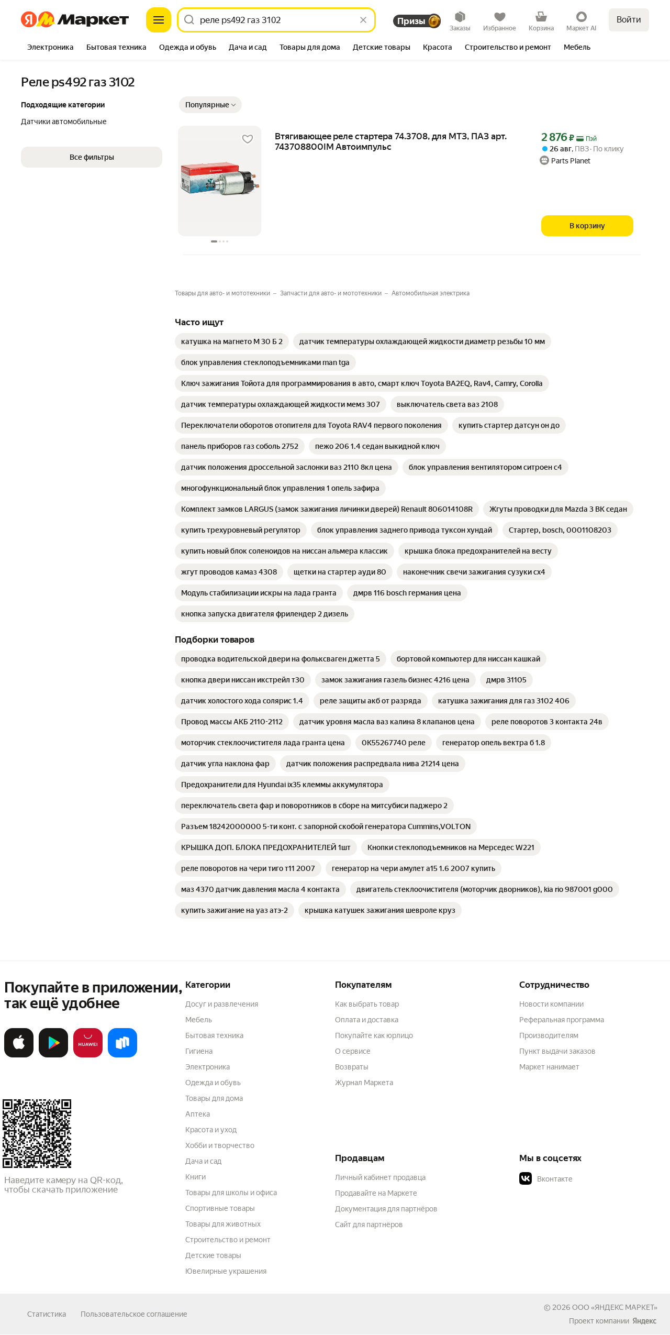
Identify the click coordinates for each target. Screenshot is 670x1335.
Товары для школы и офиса (231, 1192)
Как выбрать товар (367, 1004)
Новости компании (551, 1004)
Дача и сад (203, 1161)
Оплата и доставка (366, 1020)
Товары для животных (223, 1224)
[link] (232, 341)
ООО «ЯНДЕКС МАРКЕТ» (614, 1307)
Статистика (46, 1314)
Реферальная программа (561, 1020)
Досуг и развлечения (221, 1004)
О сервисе (353, 1051)
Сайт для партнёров (369, 1224)
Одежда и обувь (213, 1082)
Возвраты (351, 1067)
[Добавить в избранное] (247, 139)
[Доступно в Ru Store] (122, 1055)
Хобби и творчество (219, 1145)
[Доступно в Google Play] (53, 1055)
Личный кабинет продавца (380, 1177)
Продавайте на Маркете (376, 1193)
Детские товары (213, 1255)
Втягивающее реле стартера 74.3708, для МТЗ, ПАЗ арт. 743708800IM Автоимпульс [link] (391, 141)
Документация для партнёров (386, 1209)
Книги (195, 1177)
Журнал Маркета (364, 1082)
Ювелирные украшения (225, 1271)
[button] (210, 104)
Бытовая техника (214, 1035)
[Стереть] (363, 20)
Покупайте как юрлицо (374, 1035)
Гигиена (199, 1051)
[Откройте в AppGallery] (88, 1055)
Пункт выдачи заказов (557, 1051)
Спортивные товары (220, 1208)
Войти (629, 20)
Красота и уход (211, 1130)
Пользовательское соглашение (134, 1314)
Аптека (197, 1114)
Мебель (198, 1020)
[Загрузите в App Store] (19, 1055)
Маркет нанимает (549, 1067)
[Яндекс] (644, 1321)
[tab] (50, 48)
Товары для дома (214, 1098)
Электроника (207, 1067)
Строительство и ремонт (228, 1239)
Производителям (548, 1035)
